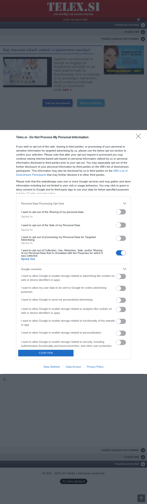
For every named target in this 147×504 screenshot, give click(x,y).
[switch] (121, 211)
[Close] (139, 137)
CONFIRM (46, 353)
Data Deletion (52, 366)
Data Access (73, 366)
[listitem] (73, 203)
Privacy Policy (95, 366)
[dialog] (73, 252)
